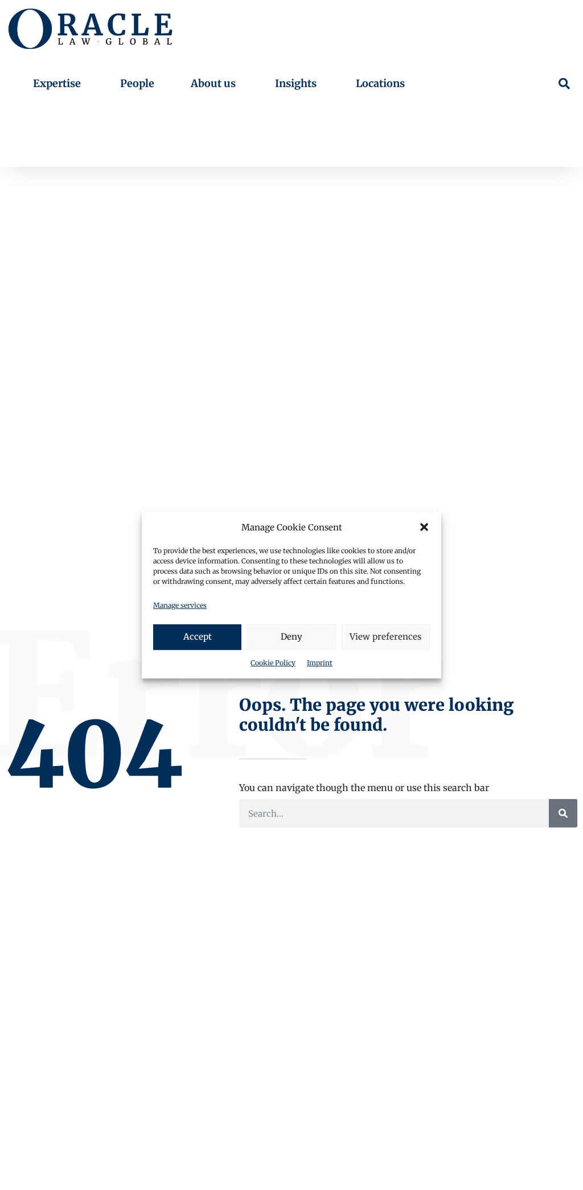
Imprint (319, 662)
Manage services (180, 605)
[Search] (563, 813)
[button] (424, 527)
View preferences (385, 636)
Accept (197, 636)
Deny (291, 636)
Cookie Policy (273, 662)
